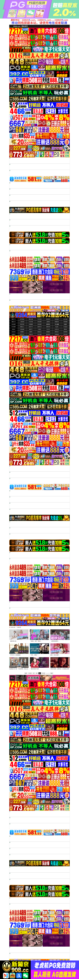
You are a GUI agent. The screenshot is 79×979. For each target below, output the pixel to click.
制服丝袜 (57, 321)
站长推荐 (14, 324)
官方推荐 (14, 326)
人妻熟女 (48, 321)
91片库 (48, 329)
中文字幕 (31, 321)
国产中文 (22, 334)
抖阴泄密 (65, 331)
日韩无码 (65, 334)
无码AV (13, 329)
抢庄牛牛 (31, 326)
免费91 (30, 331)
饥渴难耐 (31, 324)
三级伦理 (22, 321)
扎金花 (56, 326)
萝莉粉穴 (57, 331)
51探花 (39, 329)
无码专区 (14, 331)
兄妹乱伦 (31, 334)
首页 (26, 673)
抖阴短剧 (57, 334)
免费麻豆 (48, 331)
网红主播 (31, 319)
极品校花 (48, 334)
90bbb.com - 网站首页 (20, 26)
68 (36, 673)
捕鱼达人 (22, 326)
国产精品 (22, 319)
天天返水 (65, 326)
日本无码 (39, 319)
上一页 (30, 673)
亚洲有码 (48, 319)
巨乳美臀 (39, 321)
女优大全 (57, 329)
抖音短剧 (22, 329)
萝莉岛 (65, 329)
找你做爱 (39, 324)
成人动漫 (65, 319)
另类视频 (65, 321)
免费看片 (22, 331)
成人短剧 (39, 334)
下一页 (43, 673)
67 (33, 673)
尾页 (52, 673)
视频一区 (14, 319)
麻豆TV (30, 329)
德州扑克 (39, 326)
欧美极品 (57, 319)
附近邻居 (22, 324)
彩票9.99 (48, 326)
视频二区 (14, 321)
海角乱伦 (39, 331)
